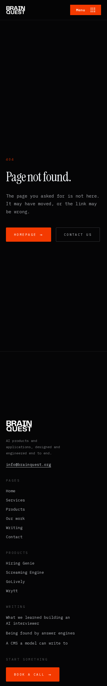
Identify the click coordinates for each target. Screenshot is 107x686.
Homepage (28, 234)
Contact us (78, 235)
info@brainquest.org (28, 464)
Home (10, 490)
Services (15, 500)
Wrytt (12, 590)
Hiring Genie (20, 563)
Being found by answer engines (40, 633)
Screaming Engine (25, 572)
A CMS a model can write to (37, 643)
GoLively (15, 581)
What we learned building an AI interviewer (38, 620)
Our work (15, 518)
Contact (14, 536)
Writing (14, 527)
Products (15, 509)
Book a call (32, 674)
